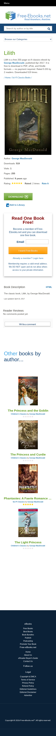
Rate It (45, 183)
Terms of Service (28, 680)
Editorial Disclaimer (28, 692)
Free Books (28, 628)
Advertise (28, 695)
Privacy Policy (28, 683)
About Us (28, 655)
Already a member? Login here (28, 258)
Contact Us (28, 661)
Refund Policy (28, 686)
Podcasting (28, 641)
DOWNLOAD (16, 196)
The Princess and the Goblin (28, 410)
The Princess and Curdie (28, 454)
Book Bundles (28, 635)
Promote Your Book (28, 644)
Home (28, 652)
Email (20, 241)
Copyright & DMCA (28, 677)
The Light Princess (28, 542)
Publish (28, 638)
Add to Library (17, 205)
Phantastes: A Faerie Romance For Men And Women (28, 498)
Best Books (28, 632)
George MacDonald (14, 63)
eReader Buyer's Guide (28, 658)
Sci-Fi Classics (19, 502)
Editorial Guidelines (28, 689)
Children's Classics (19, 414)
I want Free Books (28, 250)
